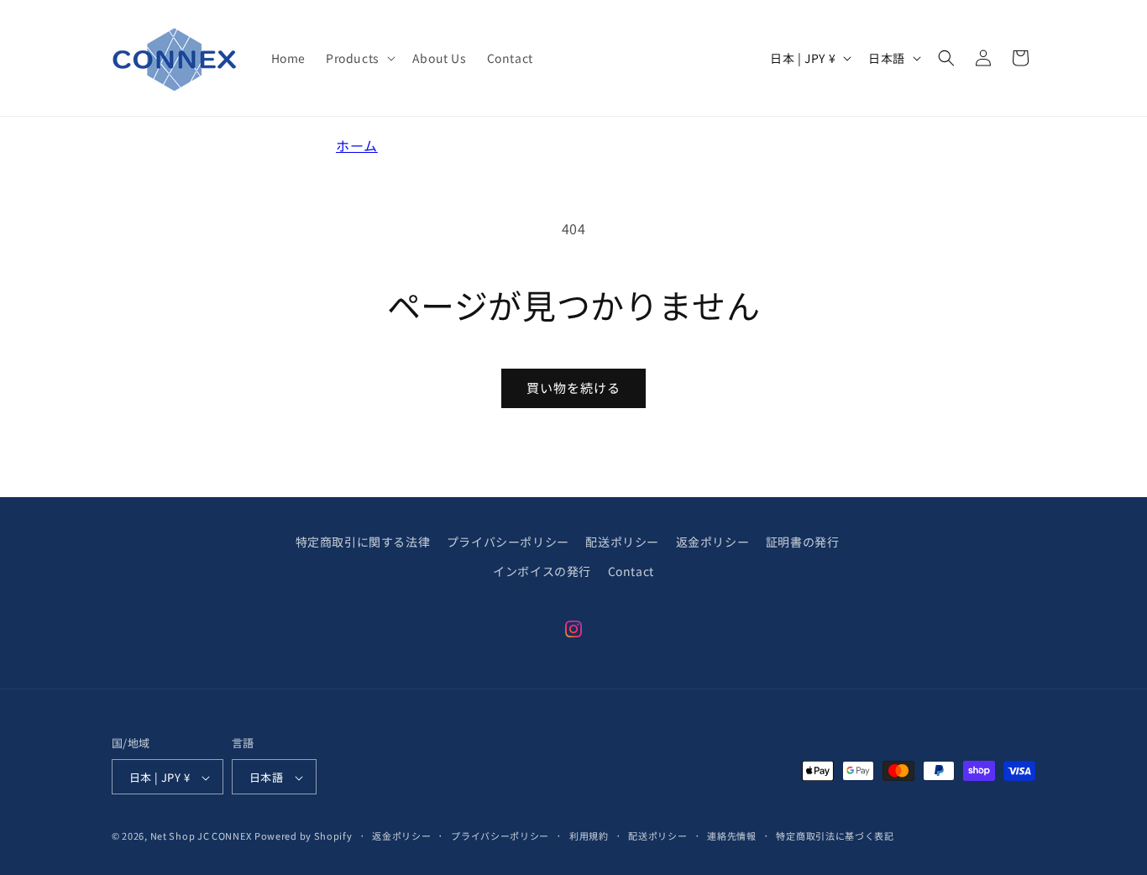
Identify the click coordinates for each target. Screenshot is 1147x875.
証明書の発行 (803, 541)
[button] (359, 58)
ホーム (357, 145)
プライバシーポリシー (508, 541)
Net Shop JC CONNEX (201, 836)
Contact (631, 571)
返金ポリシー (713, 541)
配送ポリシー (622, 541)
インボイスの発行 (542, 571)
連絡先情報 (732, 835)
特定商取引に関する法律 (363, 541)
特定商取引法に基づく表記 (834, 835)
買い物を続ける (573, 387)
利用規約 (589, 835)
